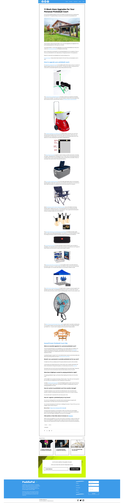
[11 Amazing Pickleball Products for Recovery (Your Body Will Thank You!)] (62, 444)
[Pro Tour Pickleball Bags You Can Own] (78, 444)
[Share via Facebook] (44, 430)
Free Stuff (78, 487)
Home (77, 483)
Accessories (46, 427)
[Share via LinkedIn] (49, 430)
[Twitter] (45, 1)
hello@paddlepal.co (43, 499)
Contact (77, 492)
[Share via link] (51, 430)
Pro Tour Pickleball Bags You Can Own (77, 450)
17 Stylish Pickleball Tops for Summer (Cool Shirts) (45, 450)
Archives (77, 485)
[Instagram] (48, 1)
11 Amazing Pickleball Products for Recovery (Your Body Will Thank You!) (61, 450)
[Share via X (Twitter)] (46, 430)
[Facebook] (43, 1)
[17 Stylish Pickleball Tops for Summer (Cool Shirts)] (46, 444)
